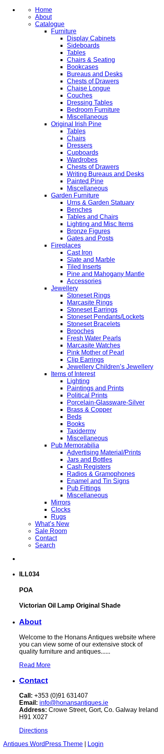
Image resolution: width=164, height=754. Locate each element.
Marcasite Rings (90, 302)
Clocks (60, 509)
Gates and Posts (90, 238)
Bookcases (82, 66)
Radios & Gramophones (101, 473)
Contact (46, 538)
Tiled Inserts (84, 266)
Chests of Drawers (93, 81)
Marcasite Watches (93, 345)
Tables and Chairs (92, 216)
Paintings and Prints (95, 388)
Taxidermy (81, 431)
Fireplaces (66, 245)
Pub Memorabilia (75, 445)
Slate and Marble (91, 259)
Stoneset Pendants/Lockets (105, 316)
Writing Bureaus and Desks (105, 174)
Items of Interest (73, 373)
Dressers (79, 145)
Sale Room (51, 531)
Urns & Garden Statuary (100, 202)
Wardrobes (82, 159)
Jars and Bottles (89, 459)
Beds (74, 416)
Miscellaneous (87, 116)
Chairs (76, 138)
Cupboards (82, 152)
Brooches (80, 331)
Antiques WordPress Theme (43, 744)
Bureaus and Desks (95, 74)
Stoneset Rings (88, 295)
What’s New (52, 523)
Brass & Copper (89, 409)
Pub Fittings (84, 488)
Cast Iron (79, 252)
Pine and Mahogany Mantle (105, 274)
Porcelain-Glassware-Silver (105, 402)
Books (76, 423)
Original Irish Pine (76, 124)
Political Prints (87, 395)
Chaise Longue (88, 88)
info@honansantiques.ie (73, 702)
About (43, 16)
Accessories (84, 281)
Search (45, 545)
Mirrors (60, 502)
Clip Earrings (85, 359)
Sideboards (83, 45)
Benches (79, 209)
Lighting (78, 381)
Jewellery (64, 288)
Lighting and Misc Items (100, 224)
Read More (35, 665)
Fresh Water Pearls (94, 338)
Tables (76, 52)
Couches (79, 95)
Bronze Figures (88, 231)
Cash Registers (89, 466)
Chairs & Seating (91, 59)
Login (95, 744)
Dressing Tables (90, 102)
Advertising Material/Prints (104, 452)
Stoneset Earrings (92, 309)
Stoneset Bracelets (93, 323)
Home (43, 9)
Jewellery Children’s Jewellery (110, 366)
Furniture (63, 31)
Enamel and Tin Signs (98, 481)
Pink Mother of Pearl (95, 352)
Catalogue (49, 24)
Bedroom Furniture (93, 109)
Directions (33, 730)
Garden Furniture (75, 195)
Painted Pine (85, 181)
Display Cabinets (91, 38)
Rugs (58, 516)
